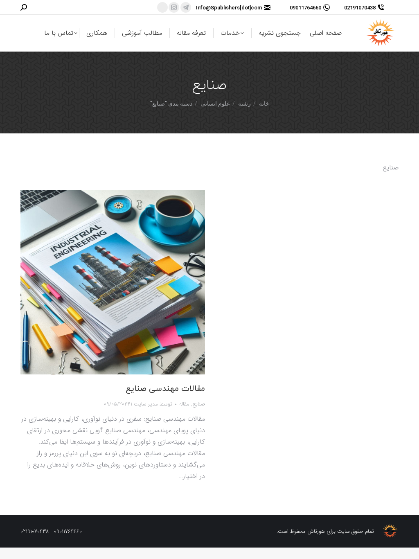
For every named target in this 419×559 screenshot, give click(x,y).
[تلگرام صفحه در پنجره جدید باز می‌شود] (185, 7)
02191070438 (360, 8)
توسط (151, 404)
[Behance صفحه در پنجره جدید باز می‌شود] (162, 7)
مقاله (184, 404)
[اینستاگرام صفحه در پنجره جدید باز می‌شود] (174, 7)
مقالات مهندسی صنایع (165, 388)
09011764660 (305, 8)
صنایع (198, 404)
